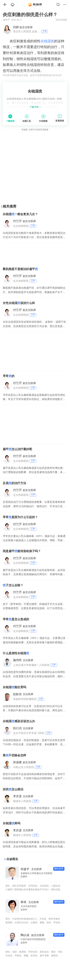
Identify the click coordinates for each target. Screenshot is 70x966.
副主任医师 (23, 27)
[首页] (3, 4)
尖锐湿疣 (47, 41)
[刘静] (7, 29)
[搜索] (59, 4)
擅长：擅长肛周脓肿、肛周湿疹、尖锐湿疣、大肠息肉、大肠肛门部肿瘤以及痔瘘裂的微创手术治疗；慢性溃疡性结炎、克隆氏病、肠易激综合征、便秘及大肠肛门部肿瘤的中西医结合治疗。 (34, 888)
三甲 (44, 31)
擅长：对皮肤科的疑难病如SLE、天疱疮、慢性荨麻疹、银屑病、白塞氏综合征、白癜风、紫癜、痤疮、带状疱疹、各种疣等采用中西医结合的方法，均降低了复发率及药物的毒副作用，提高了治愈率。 (34, 921)
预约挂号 (58, 868)
